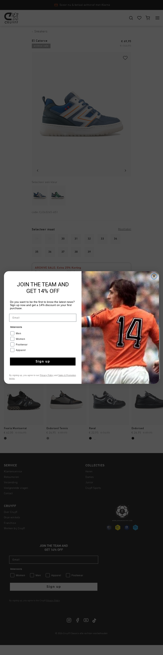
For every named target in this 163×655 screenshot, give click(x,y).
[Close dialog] (154, 276)
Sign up (43, 361)
